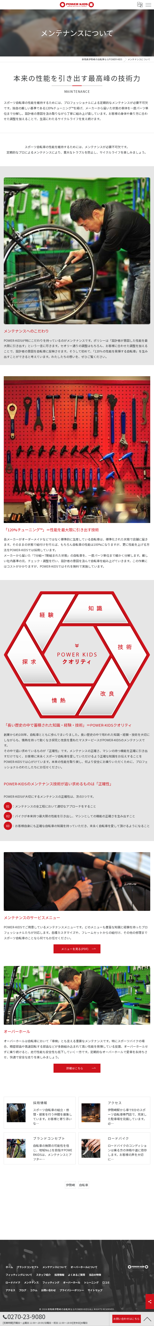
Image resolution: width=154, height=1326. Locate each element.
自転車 (83, 1185)
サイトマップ (95, 1290)
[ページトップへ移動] (147, 1319)
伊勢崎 (70, 1185)
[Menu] (148, 4)
